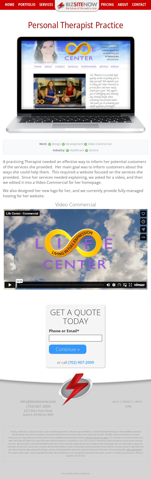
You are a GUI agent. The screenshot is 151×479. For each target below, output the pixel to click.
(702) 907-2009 (38, 406)
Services (46, 4)
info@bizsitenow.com (38, 401)
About (123, 4)
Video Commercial (100, 144)
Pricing (107, 4)
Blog (116, 401)
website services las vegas (97, 437)
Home (9, 4)
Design (56, 144)
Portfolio (26, 4)
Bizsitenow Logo (77, 5)
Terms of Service (82, 473)
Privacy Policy (68, 473)
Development (74, 144)
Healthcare (77, 150)
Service (93, 150)
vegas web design (134, 449)
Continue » (68, 349)
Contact (139, 4)
